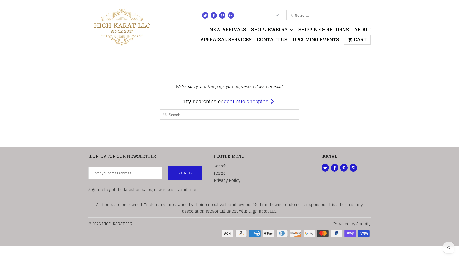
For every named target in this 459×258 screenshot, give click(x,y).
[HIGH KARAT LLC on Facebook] (214, 15)
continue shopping (247, 101)
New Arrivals (227, 30)
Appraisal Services (226, 41)
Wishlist (359, 16)
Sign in (248, 16)
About (362, 30)
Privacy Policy (227, 180)
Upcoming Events (316, 41)
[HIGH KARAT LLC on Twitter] (205, 15)
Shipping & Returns (323, 30)
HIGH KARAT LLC (117, 223)
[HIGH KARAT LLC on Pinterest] (222, 15)
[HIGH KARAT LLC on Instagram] (231, 15)
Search (220, 166)
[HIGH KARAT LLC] (121, 26)
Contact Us (272, 41)
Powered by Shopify (352, 223)
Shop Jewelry (270, 30)
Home (219, 173)
